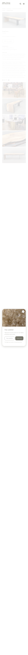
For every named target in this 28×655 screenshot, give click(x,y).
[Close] (23, 311)
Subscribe (19, 338)
